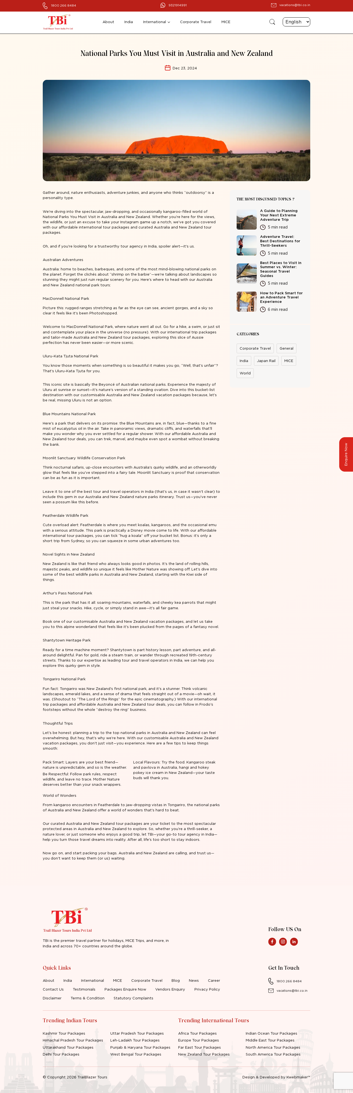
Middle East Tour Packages (270, 1040)
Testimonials (84, 989)
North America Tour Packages (273, 1047)
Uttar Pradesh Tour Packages (137, 1033)
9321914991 (178, 5)
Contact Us (53, 989)
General (286, 348)
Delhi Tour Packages (61, 1054)
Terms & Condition (88, 998)
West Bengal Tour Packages (135, 1054)
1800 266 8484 (63, 5)
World (245, 373)
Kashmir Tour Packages (64, 1033)
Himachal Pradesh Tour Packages (73, 1040)
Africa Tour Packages (197, 1033)
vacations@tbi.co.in (294, 5)
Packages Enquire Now (125, 989)
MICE (225, 22)
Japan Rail (266, 360)
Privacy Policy (207, 989)
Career (214, 980)
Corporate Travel (195, 22)
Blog (176, 980)
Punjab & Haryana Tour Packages (140, 1047)
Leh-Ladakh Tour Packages (135, 1040)
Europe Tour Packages (198, 1040)
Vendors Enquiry (170, 989)
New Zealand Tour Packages (204, 1054)
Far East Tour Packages (199, 1047)
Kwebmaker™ (298, 1077)
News (194, 980)
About (108, 22)
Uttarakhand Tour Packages (68, 1047)
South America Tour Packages (273, 1054)
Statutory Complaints (133, 998)
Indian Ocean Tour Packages (271, 1033)
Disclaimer (52, 998)
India (128, 22)
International (154, 22)
